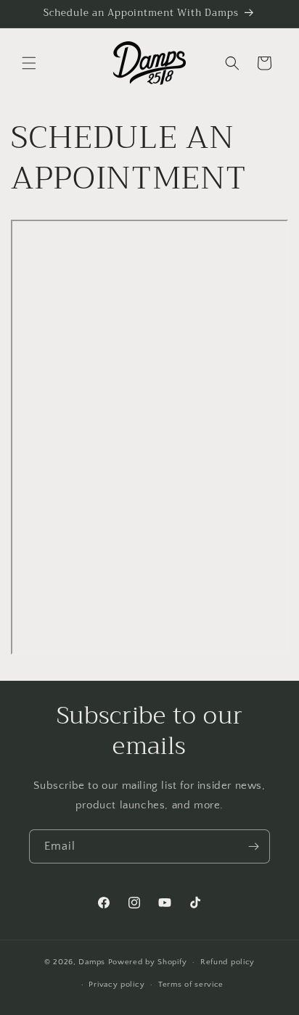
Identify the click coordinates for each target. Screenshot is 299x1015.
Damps (92, 962)
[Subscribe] (253, 846)
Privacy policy (116, 984)
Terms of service (191, 984)
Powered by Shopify (147, 962)
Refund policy (227, 962)
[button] (29, 63)
